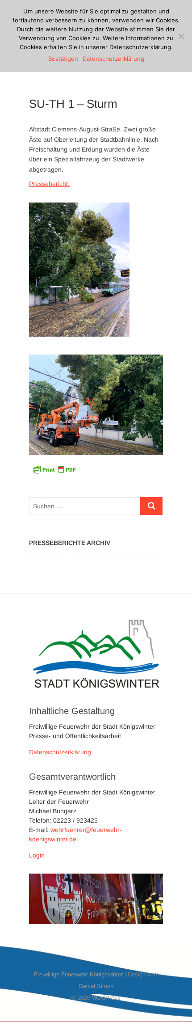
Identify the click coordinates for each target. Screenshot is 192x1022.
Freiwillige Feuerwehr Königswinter (78, 974)
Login (37, 855)
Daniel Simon (96, 986)
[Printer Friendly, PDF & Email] (54, 469)
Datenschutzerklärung (60, 752)
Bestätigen (63, 58)
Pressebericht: (49, 183)
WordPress (106, 997)
